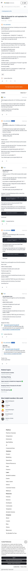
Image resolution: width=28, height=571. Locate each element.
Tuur (4, 97)
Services (8, 500)
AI (6, 445)
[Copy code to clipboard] (25, 198)
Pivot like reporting (5, 390)
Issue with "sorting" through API (11, 325)
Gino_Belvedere (7, 24)
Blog (7, 524)
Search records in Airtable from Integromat (11, 381)
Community (9, 506)
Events (8, 478)
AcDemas (7, 405)
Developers (9, 503)
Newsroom (9, 530)
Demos (8, 484)
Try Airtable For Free (11, 533)
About (7, 518)
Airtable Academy (10, 475)
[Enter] (2, 6)
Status (8, 527)
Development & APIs (7, 11)
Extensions (9, 439)
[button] (2, 3)
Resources (9, 493)
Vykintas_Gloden (9, 418)
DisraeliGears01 (9, 414)
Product (8, 454)
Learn (7, 472)
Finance (8, 469)
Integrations (9, 436)
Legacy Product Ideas (6, 374)
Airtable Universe (10, 512)
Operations (9, 460)
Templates (8, 509)
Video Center (9, 481)
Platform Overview (11, 433)
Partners (8, 497)
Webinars (8, 491)
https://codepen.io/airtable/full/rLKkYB (11, 329)
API (3, 74)
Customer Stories (10, 488)
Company (8, 515)
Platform (8, 430)
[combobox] (14, 6)
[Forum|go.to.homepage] (9, 3)
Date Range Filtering (6, 377)
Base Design (4, 392)
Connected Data (10, 448)
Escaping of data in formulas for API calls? (11, 385)
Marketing (8, 457)
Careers (8, 521)
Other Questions (5, 383)
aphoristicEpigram (9, 401)
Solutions (8, 451)
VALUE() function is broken (7, 372)
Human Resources (11, 463)
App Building (9, 442)
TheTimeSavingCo (9, 409)
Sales (7, 466)
